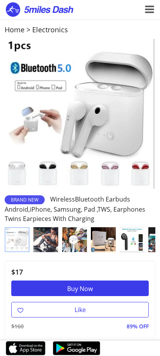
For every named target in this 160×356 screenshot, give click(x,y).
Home (14, 29)
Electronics (50, 29)
